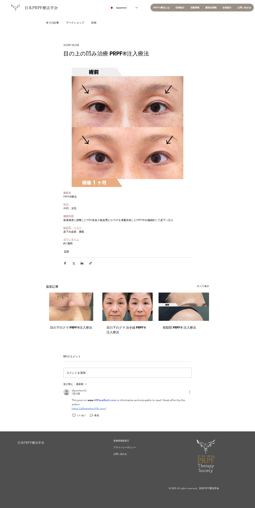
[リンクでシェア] (90, 263)
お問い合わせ (120, 454)
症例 (93, 22)
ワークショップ (75, 22)
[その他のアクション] (190, 392)
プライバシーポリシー (124, 447)
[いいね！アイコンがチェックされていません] (74, 415)
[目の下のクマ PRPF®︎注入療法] (71, 307)
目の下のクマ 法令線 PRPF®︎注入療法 (126, 329)
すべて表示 (203, 286)
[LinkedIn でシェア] (82, 263)
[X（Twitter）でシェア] (73, 263)
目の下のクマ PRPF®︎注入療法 (71, 327)
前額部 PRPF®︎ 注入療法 (179, 327)
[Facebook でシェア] (65, 263)
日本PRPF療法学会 (41, 8)
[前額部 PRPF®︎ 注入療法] (184, 307)
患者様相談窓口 (121, 440)
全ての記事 (52, 22)
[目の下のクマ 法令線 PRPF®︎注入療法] (127, 307)
